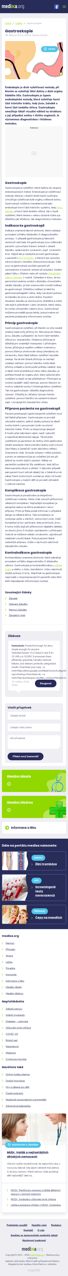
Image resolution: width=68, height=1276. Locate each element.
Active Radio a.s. (37, 1255)
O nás (40, 1230)
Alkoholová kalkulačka (18, 1106)
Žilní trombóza (46, 864)
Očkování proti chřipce (18, 1028)
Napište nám (39, 1225)
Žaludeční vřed (17, 615)
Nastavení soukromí (34, 1240)
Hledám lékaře (14, 987)
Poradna (10, 968)
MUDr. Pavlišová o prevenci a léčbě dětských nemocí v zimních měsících (36, 1192)
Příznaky (39, 911)
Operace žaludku (18, 604)
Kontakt (28, 1230)
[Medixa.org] (13, 6)
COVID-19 (12, 1034)
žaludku (9, 211)
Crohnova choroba (16, 1059)
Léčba (18, 23)
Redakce (56, 1225)
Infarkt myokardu (15, 1015)
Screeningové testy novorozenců (45, 891)
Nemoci (38, 857)
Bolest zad (11, 1040)
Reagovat (45, 683)
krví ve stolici (26, 258)
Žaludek (13, 598)
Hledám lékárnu (14, 993)
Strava (9, 956)
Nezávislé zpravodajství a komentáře (26, 1099)
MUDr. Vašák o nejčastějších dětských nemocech (27, 1154)
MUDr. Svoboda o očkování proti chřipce (33, 1199)
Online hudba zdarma (18, 1074)
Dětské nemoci (14, 1009)
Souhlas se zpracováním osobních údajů (34, 1235)
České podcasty (14, 1093)
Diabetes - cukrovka (17, 1021)
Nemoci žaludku (18, 610)
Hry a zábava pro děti (17, 1087)
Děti (36, 880)
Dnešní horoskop (15, 1081)
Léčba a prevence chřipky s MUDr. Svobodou (36, 1205)
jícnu (59, 207)
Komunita (11, 974)
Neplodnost (12, 1046)
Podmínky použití (17, 1225)
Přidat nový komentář (25, 756)
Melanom (11, 1053)
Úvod (8, 23)
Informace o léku (15, 981)
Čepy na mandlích (48, 917)
